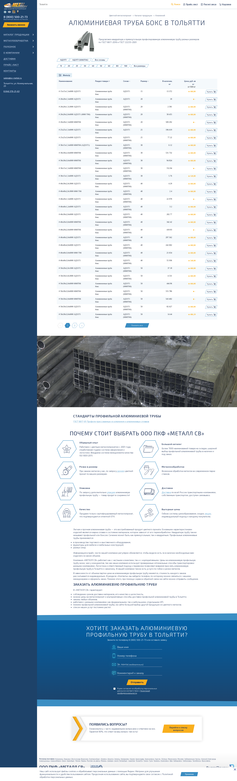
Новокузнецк (44, 761)
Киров (132, 759)
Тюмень (156, 761)
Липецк (164, 759)
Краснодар (140, 759)
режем (120, 471)
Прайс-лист (11, 64)
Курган (157, 759)
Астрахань (59, 759)
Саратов (131, 761)
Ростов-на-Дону (93, 761)
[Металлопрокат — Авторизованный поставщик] (97, 767)
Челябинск (196, 761)
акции (208, 513)
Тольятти (139, 761)
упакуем (111, 492)
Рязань (103, 761)
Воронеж (84, 759)
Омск (64, 761)
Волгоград (75, 759)
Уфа (171, 761)
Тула (151, 761)
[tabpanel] (137, 371)
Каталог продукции (16, 34)
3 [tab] (138, 403)
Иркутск (111, 759)
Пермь (83, 761)
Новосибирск (55, 761)
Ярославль (206, 761)
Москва (180, 759)
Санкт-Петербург (120, 761)
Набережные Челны (192, 759)
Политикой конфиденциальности (133, 692)
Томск (145, 761)
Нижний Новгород (208, 759)
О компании (12, 52)
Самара (110, 761)
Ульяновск (164, 761)
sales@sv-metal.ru (13, 78)
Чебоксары (187, 761)
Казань (117, 759)
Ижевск (104, 759)
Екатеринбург (94, 759)
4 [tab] (141, 403)
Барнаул (67, 759)
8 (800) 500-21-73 (16, 17)
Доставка (10, 58)
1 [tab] (132, 403)
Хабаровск (177, 761)
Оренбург (70, 761)
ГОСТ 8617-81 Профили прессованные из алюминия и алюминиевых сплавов (111, 421)
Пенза (77, 761)
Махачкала (172, 759)
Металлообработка (16, 40)
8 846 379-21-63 (11, 91)
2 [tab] (135, 403)
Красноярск (149, 759)
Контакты (10, 70)
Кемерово (125, 759)
